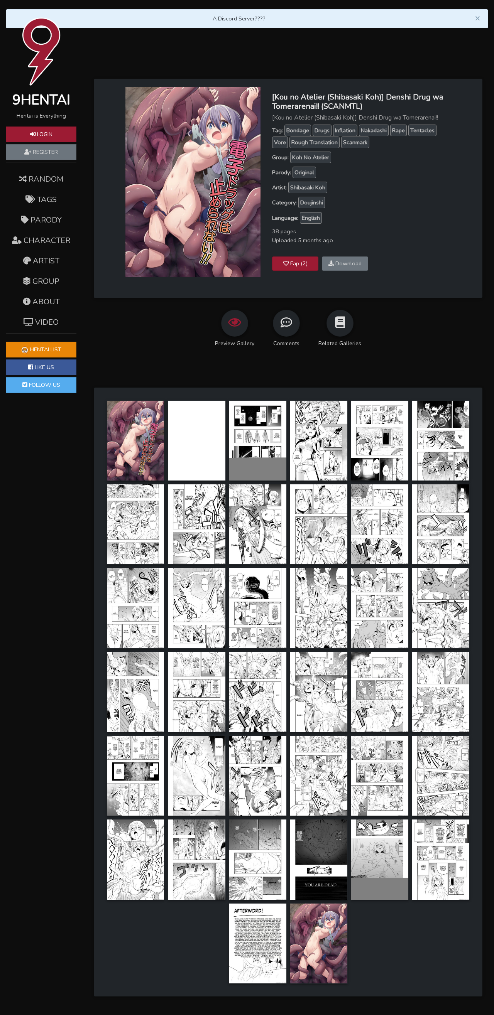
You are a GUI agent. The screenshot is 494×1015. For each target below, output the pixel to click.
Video (46, 322)
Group (44, 281)
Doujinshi (311, 202)
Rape (398, 130)
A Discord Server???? (239, 18)
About (45, 302)
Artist (45, 261)
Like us (43, 367)
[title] (135, 440)
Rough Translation (314, 142)
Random (45, 179)
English (311, 218)
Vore (280, 142)
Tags (46, 199)
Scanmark (355, 142)
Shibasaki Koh (307, 187)
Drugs (322, 130)
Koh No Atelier (310, 157)
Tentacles (422, 130)
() (299, 263)
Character (46, 240)
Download (348, 263)
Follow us (43, 385)
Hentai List (45, 349)
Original (304, 172)
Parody (45, 220)
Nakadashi (374, 130)
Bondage (297, 130)
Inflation (345, 130)
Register (44, 152)
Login (44, 134)
